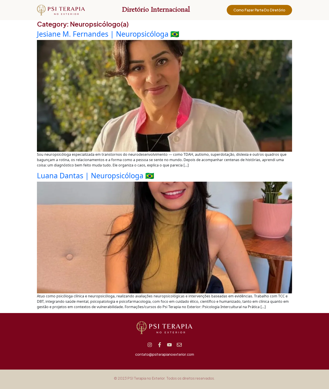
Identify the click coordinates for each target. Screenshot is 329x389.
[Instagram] (149, 344)
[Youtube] (169, 344)
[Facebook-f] (159, 344)
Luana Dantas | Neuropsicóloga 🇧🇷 (95, 175)
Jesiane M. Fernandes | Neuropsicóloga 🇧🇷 (108, 34)
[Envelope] (179, 344)
